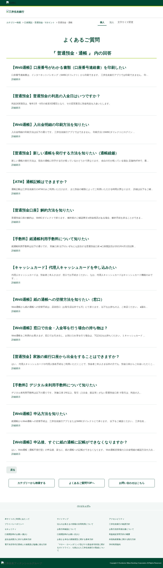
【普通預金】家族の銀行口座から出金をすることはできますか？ (65, 356)
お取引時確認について (66, 529)
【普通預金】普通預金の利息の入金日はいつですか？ (55, 96)
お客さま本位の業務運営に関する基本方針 (75, 539)
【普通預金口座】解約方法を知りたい (42, 210)
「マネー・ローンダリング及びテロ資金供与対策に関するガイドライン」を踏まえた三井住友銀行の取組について (81, 547)
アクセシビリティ (116, 519)
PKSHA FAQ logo (81, 495)
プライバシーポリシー (14, 524)
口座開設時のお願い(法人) (68, 534)
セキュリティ (10, 529)
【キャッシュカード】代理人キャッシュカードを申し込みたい (64, 267)
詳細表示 (15, 79)
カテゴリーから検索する (32, 483)
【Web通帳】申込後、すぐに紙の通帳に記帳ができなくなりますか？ (69, 442)
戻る (12, 469)
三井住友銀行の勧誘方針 (119, 524)
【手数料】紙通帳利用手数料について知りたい (50, 239)
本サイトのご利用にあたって (17, 519)
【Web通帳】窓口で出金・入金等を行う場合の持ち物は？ (59, 328)
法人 (112, 22)
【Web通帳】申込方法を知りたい (39, 414)
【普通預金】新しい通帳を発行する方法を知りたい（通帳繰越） (65, 153)
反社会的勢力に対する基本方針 (18, 539)
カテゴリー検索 (13, 22)
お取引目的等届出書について (121, 529)
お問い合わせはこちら (132, 483)
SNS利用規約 (115, 544)
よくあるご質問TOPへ (82, 483)
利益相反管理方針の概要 (119, 534)
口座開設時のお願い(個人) (16, 534)
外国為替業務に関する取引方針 (122, 539)
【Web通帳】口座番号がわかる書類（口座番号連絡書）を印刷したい (68, 67)
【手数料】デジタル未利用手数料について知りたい (54, 385)
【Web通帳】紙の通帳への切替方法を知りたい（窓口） (57, 299)
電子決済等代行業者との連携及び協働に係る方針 (26, 544)
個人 (102, 22)
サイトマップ (62, 519)
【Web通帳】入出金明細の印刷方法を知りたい (50, 125)
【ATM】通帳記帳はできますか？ (39, 182)
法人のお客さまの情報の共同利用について (75, 524)
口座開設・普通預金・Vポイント (39, 22)
